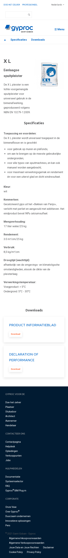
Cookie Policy (16, 552)
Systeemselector (14, 481)
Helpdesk (10, 446)
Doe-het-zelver (12, 5)
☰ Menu (59, 29)
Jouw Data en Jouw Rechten (24, 547)
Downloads (38, 39)
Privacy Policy (34, 552)
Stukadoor (10, 411)
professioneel (29, 5)
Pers (7, 525)
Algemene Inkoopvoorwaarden (25, 538)
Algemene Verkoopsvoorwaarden (26, 543)
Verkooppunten (13, 455)
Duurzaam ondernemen (18, 516)
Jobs (8, 460)
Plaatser (9, 407)
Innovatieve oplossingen (18, 521)
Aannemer (11, 420)
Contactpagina (13, 442)
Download (15, 334)
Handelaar (10, 425)
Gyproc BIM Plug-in (15, 490)
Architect (10, 416)
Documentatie (12, 476)
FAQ (7, 486)
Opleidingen (11, 451)
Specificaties (19, 39)
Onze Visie (11, 507)
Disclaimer (48, 547)
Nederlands (56, 5)
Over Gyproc (12, 511)
